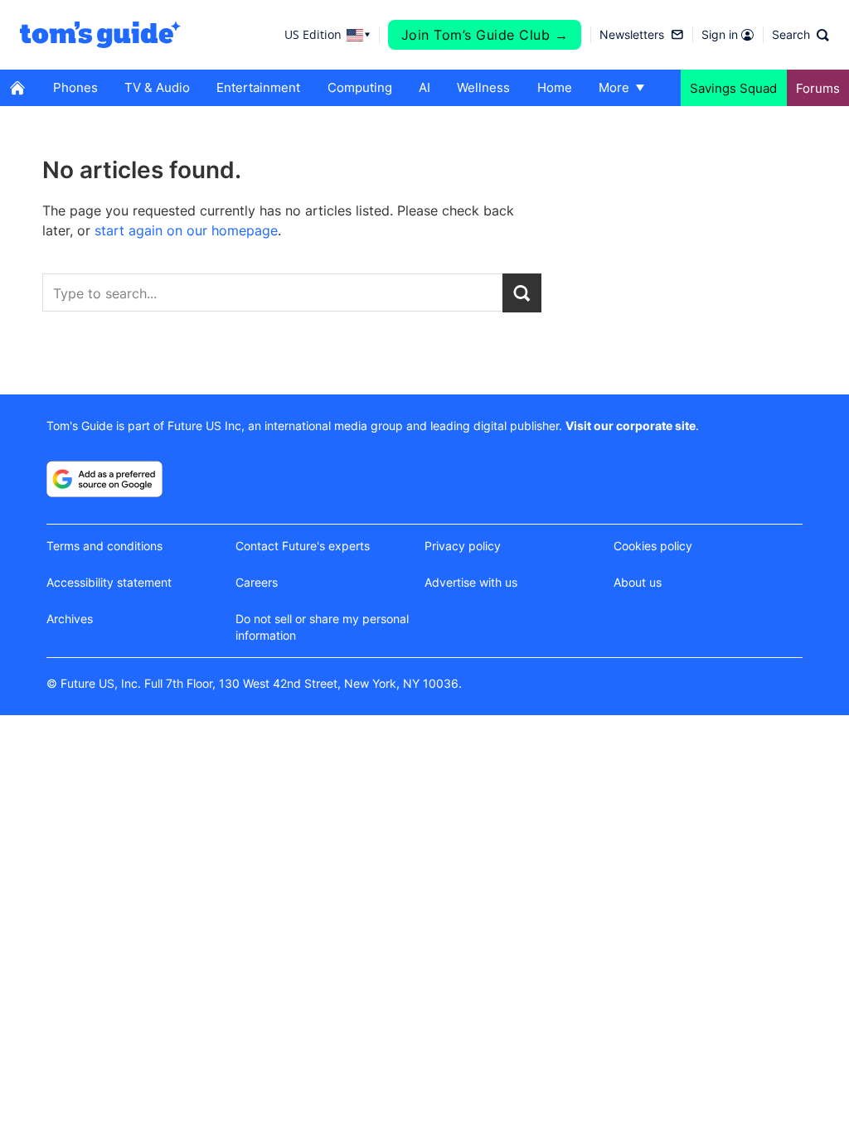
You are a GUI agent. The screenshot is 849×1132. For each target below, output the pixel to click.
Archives (69, 619)
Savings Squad (733, 88)
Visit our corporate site (630, 425)
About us (638, 582)
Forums (818, 88)
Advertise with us (470, 582)
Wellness (483, 87)
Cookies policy (653, 546)
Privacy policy (462, 546)
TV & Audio (157, 87)
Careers (256, 582)
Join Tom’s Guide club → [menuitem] (485, 35)
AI (424, 87)
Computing (359, 87)
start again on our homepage (186, 230)
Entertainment (258, 87)
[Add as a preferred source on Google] (104, 479)
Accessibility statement (109, 582)
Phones (75, 87)
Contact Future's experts (302, 546)
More (614, 87)
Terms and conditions (104, 546)
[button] (800, 35)
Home (554, 87)
